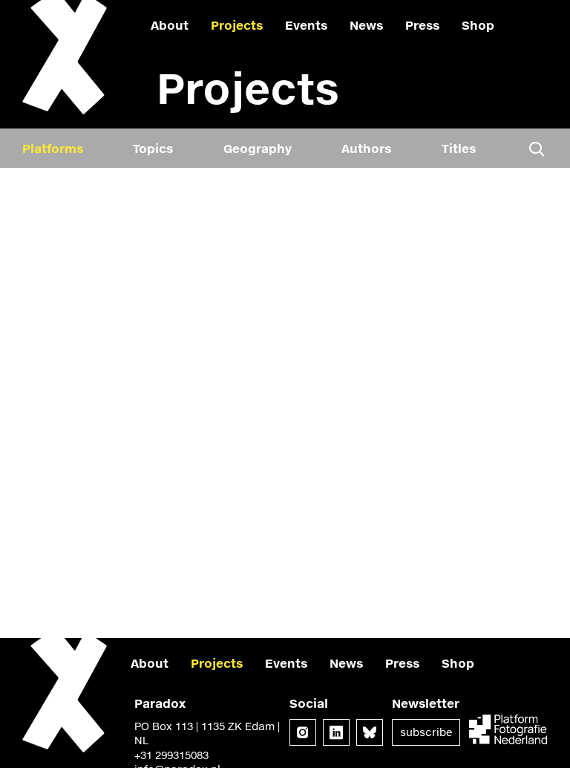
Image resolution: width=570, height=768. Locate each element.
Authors (366, 148)
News (366, 25)
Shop (478, 25)
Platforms (52, 148)
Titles (459, 148)
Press (422, 25)
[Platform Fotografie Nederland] (508, 731)
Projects (237, 25)
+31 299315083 (171, 755)
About (170, 25)
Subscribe (426, 732)
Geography (257, 148)
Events (306, 25)
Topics (153, 148)
